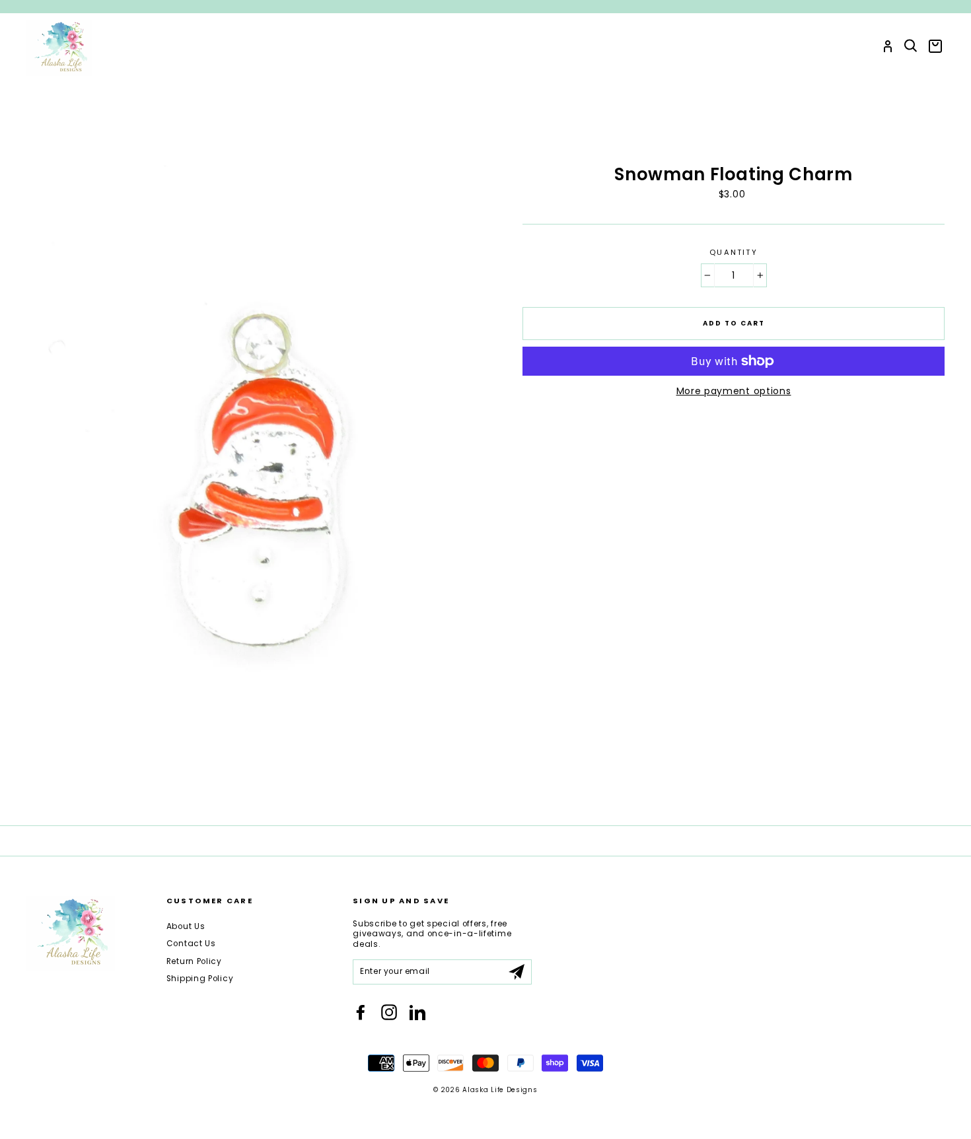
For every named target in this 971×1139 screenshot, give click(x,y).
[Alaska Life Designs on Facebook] (361, 1012)
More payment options (733, 391)
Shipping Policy (200, 978)
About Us (185, 926)
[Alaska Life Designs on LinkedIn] (417, 1012)
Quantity (733, 253)
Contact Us (191, 943)
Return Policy (194, 961)
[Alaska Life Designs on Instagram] (389, 1012)
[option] (485, 6)
